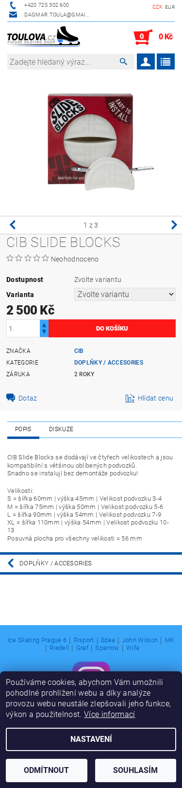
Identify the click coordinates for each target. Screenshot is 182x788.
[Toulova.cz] (43, 37)
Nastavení (91, 739)
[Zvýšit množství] (44, 324)
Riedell (59, 648)
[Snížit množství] (44, 332)
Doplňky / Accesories (108, 362)
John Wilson (140, 640)
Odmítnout (46, 770)
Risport (84, 640)
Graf (82, 648)
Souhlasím (135, 770)
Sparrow (107, 648)
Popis (23, 429)
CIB (79, 351)
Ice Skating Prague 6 (37, 640)
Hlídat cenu (156, 398)
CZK (157, 7)
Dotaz (27, 398)
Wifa (132, 648)
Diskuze (61, 429)
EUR (170, 7)
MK (170, 640)
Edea (108, 640)
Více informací (109, 714)
